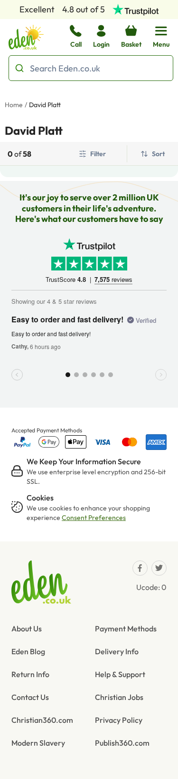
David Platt (45, 104)
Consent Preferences (94, 517)
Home (14, 104)
